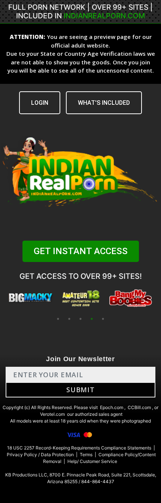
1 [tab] (58, 319)
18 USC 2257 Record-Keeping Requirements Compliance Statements (79, 448)
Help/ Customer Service (92, 461)
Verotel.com (52, 414)
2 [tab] (69, 319)
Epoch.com (111, 407)
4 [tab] (91, 319)
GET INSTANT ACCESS (81, 251)
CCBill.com (139, 407)
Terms (86, 454)
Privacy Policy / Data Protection (40, 454)
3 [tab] (80, 319)
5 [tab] (103, 319)
